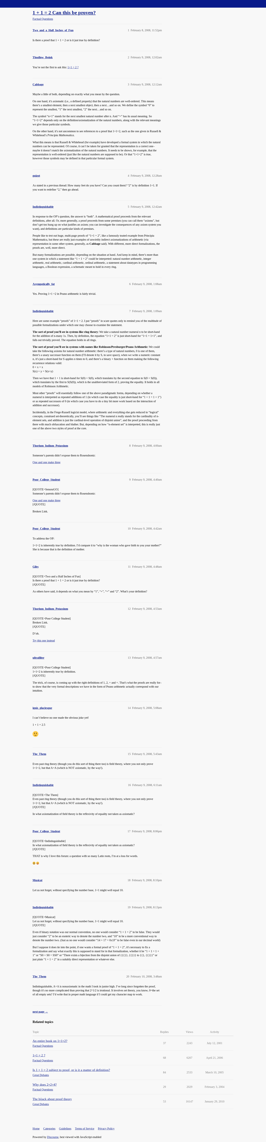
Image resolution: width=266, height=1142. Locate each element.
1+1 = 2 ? (73, 67)
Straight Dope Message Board (19, 3)
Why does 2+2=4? (45, 1084)
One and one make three (46, 462)
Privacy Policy (106, 1128)
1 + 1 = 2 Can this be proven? (64, 12)
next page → (40, 1011)
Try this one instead (44, 640)
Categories (49, 1128)
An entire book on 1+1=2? (50, 1041)
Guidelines (65, 1128)
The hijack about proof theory (52, 1099)
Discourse (52, 1137)
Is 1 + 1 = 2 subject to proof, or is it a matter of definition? (71, 1070)
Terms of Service (84, 1128)
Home (36, 1128)
